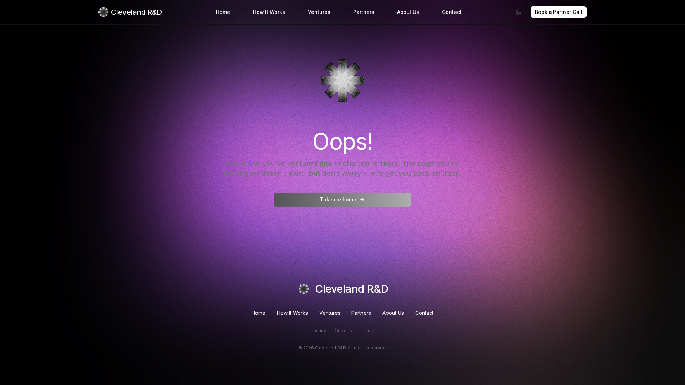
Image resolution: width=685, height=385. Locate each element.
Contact (452, 12)
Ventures (319, 12)
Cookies (343, 330)
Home (223, 12)
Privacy (318, 330)
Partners (363, 12)
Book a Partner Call (558, 12)
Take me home (338, 199)
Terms (367, 330)
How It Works (269, 12)
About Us (408, 12)
